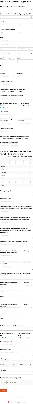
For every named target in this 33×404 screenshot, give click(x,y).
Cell (12, 58)
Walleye (3, 166)
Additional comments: (5, 198)
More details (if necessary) (6, 128)
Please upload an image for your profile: (12, 378)
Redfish (3, 182)
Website (2, 66)
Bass (2, 178)
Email (21, 58)
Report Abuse (12, 397)
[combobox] (25, 53)
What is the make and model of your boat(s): (11, 326)
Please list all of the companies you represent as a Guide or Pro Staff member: (15, 274)
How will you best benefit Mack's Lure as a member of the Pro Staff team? (15, 263)
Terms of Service (20, 397)
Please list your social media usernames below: (14, 95)
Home (3, 58)
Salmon (3, 169)
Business (28, 282)
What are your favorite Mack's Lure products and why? (16, 241)
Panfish (3, 175)
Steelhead (3, 172)
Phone (4, 296)
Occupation (21, 73)
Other (2, 185)
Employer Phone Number (9, 81)
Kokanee (3, 163)
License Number (4, 111)
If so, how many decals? (6, 342)
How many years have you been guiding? (6, 120)
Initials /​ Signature (4, 359)
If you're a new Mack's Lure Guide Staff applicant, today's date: (16, 14)
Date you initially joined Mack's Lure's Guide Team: (12, 7)
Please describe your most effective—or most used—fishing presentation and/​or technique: (14, 252)
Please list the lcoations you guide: (11, 142)
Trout (2, 160)
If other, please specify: (5, 191)
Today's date (3, 370)
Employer (5, 73)
